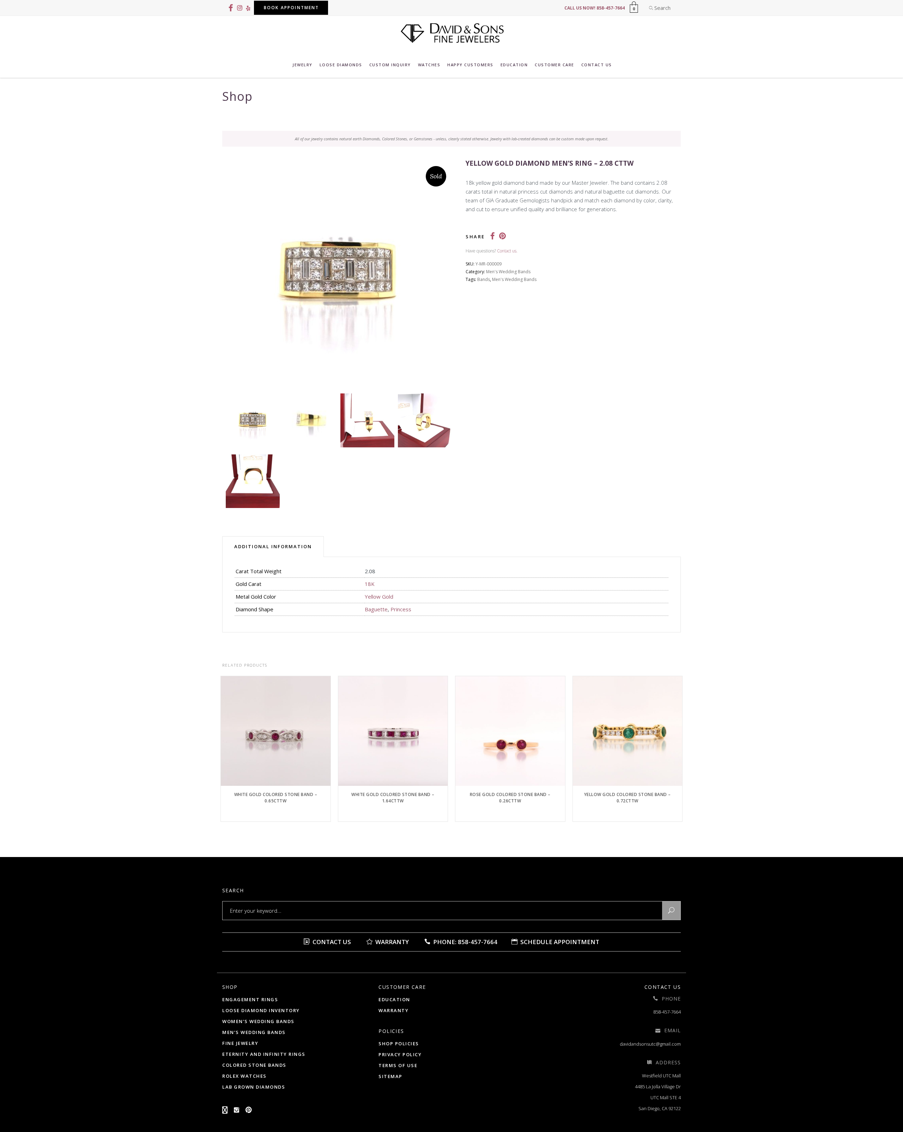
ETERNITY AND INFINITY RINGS (263, 1054)
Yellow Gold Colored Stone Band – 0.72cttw (627, 797)
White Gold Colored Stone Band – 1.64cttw (393, 797)
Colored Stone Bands (254, 1065)
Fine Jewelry (240, 1043)
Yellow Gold (379, 596)
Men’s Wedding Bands (254, 1032)
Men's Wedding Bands (508, 272)
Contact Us (331, 942)
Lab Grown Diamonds (253, 1087)
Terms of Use (397, 1065)
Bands (483, 279)
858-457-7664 (667, 1012)
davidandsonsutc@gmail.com (650, 1044)
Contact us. (507, 251)
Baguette (376, 609)
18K (370, 583)
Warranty (391, 942)
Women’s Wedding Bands (258, 1021)
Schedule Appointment (559, 942)
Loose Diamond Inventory (261, 1010)
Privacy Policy (400, 1054)
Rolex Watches (244, 1076)
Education (394, 999)
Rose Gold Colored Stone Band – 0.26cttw (510, 797)
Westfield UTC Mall (661, 1075)
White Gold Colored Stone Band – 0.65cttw (275, 797)
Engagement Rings (250, 999)
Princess (400, 609)
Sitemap (390, 1076)
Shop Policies (398, 1043)
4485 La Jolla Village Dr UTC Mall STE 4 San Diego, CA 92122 (658, 1097)
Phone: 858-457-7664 (464, 942)
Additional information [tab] (273, 546)
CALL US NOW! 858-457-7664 (594, 8)
